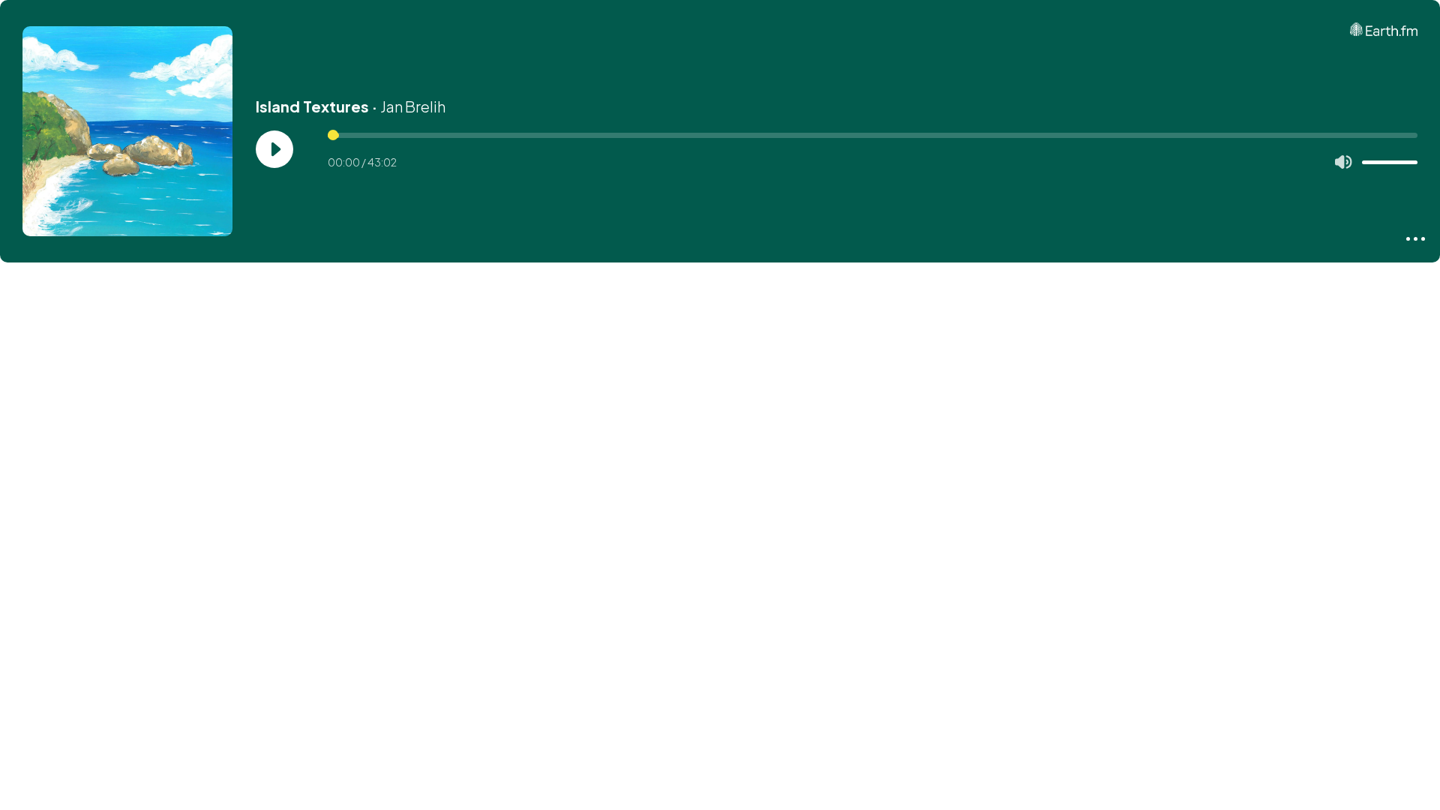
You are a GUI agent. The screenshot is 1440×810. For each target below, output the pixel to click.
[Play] (274, 149)
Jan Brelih (413, 106)
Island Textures (312, 106)
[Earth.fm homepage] (1384, 29)
